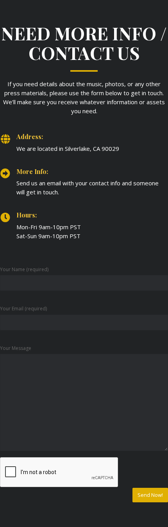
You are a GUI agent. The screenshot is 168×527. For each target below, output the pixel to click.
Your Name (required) (24, 269)
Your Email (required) (23, 308)
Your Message (15, 348)
